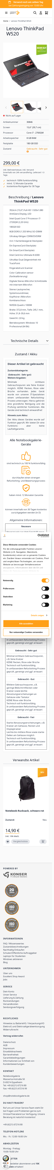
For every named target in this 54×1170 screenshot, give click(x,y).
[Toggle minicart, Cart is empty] (46, 12)
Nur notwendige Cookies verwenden (26, 632)
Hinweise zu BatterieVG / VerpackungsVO (23, 1023)
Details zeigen (37, 615)
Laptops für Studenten (14, 956)
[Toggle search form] (35, 12)
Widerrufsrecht (10, 1029)
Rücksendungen (11, 1000)
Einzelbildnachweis (12, 1051)
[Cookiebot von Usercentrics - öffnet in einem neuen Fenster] (37, 535)
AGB (5, 1045)
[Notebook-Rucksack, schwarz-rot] (26, 788)
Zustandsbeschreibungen (16, 946)
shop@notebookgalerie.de (16, 1095)
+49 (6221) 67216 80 (16, 1085)
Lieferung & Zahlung (13, 997)
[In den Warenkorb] (43, 841)
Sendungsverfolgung (13, 1007)
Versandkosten (10, 1004)
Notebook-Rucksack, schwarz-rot (24, 810)
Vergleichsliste (20, 841)
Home (5, 21)
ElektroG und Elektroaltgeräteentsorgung (24, 1026)
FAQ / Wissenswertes (13, 943)
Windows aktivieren (13, 959)
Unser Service (10, 994)
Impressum (9, 1048)
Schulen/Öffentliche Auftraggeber (20, 953)
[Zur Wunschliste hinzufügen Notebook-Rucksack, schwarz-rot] (7, 841)
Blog (5, 962)
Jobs (5, 979)
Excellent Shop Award (14, 976)
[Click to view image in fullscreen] (26, 70)
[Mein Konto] (40, 12)
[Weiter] (46, 107)
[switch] (45, 588)
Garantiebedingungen (14, 1057)
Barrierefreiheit (10, 1054)
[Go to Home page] (14, 12)
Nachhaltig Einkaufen (13, 949)
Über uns (7, 973)
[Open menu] (6, 13)
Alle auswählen (26, 623)
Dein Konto (8, 991)
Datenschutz (9, 1042)
